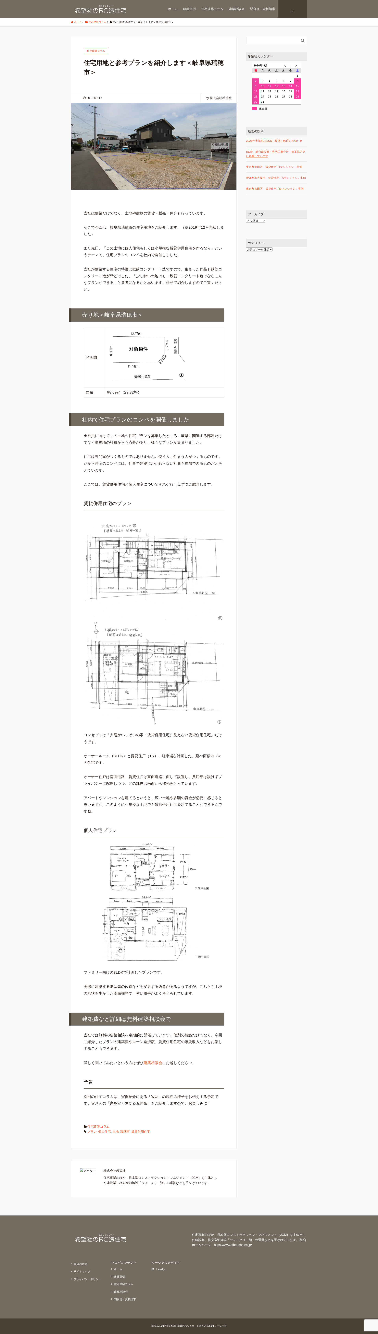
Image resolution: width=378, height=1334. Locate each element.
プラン (92, 1131)
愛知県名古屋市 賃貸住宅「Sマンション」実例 (276, 177)
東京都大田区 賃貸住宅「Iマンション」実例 (274, 166)
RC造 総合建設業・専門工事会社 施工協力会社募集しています (275, 154)
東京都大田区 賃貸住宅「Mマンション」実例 (275, 188)
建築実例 (189, 9)
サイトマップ (82, 1271)
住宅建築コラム (212, 9)
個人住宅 (104, 1131)
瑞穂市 (125, 1131)
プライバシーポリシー (87, 1279)
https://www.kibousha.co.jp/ (233, 1245)
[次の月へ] (297, 65)
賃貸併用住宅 (140, 1131)
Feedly (160, 1269)
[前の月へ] (283, 65)
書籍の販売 (80, 1264)
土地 (115, 1131)
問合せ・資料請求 (262, 9)
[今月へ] (290, 65)
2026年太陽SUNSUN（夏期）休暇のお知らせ (274, 140)
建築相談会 (237, 9)
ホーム (173, 9)
